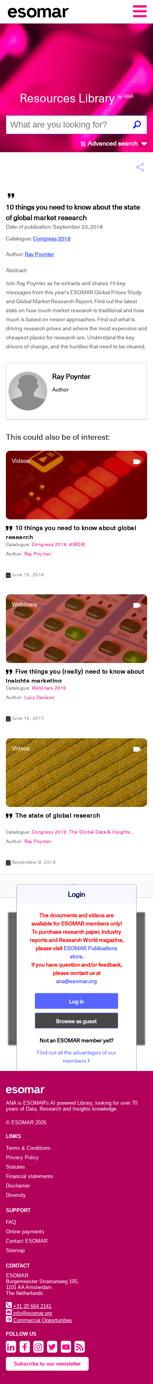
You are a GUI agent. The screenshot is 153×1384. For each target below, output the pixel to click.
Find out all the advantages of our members (76, 1056)
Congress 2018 (52, 238)
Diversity (16, 1195)
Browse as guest (76, 1020)
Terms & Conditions (28, 1148)
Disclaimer (18, 1186)
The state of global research (57, 815)
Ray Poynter (39, 254)
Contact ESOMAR (26, 1241)
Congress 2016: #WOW (58, 544)
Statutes (15, 1167)
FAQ (11, 1222)
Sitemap (15, 1250)
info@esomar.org (32, 1313)
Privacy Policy (22, 1157)
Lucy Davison (39, 697)
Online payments (25, 1232)
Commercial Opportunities (42, 1320)
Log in (76, 1001)
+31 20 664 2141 (31, 1306)
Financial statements (29, 1176)
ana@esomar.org (76, 980)
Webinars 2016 (49, 688)
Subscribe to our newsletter (47, 1364)
